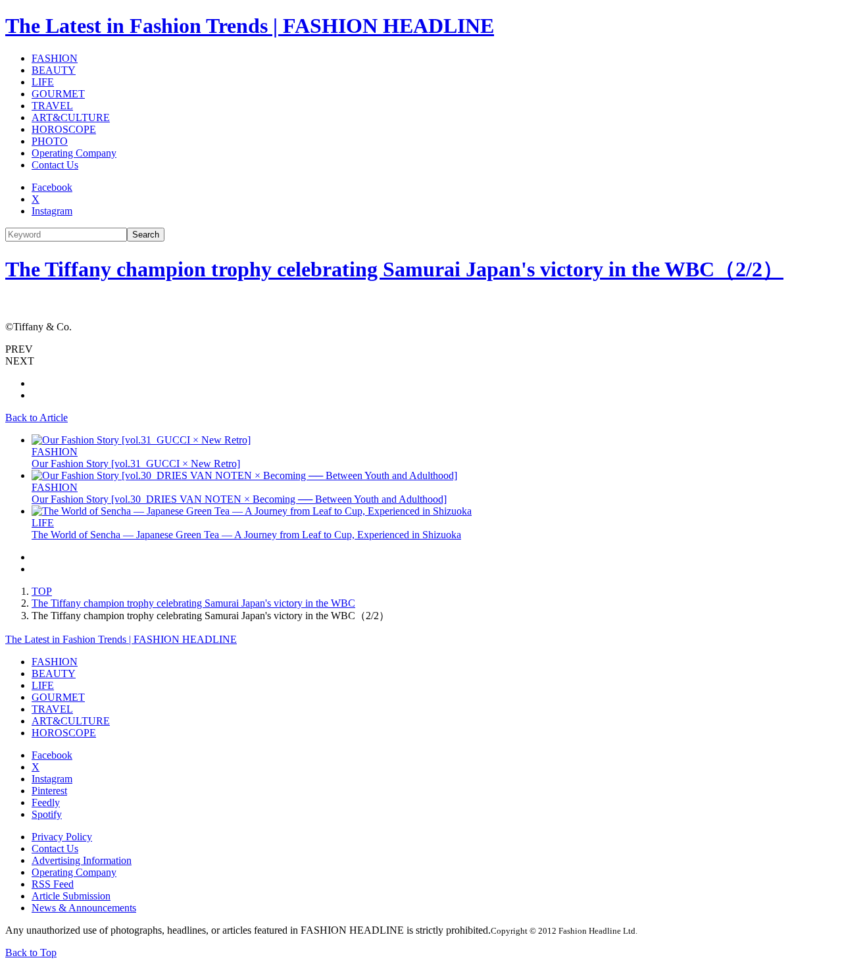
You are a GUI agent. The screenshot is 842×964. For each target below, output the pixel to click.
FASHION (55, 58)
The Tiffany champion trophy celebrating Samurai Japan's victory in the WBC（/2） (394, 269)
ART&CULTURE (71, 117)
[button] (421, 349)
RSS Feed (53, 884)
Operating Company (74, 153)
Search (145, 235)
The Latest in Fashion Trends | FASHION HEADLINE (249, 26)
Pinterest (49, 790)
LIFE (43, 82)
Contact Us (55, 164)
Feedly (46, 802)
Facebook (52, 187)
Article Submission (71, 895)
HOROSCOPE (64, 129)
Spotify (47, 814)
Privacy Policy (62, 836)
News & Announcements (84, 907)
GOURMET (58, 93)
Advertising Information (82, 860)
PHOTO (50, 141)
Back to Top (31, 952)
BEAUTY (54, 70)
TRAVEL (52, 105)
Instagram (52, 210)
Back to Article (36, 417)
